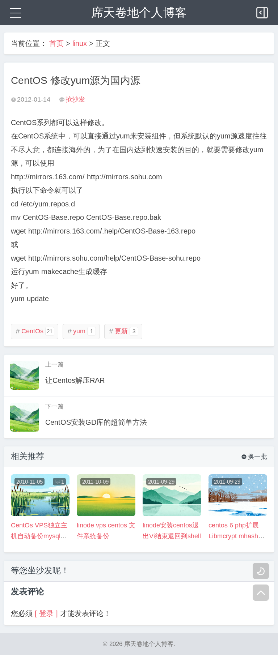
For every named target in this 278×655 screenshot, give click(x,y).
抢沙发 (75, 99)
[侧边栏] (263, 11)
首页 (56, 43)
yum (80, 331)
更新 (121, 331)
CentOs (33, 331)
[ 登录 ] (46, 613)
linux (79, 43)
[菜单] (14, 13)
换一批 (254, 456)
